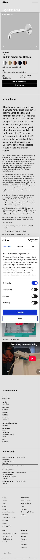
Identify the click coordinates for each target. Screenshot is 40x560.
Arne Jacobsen (26, 503)
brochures (5, 515)
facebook (24, 544)
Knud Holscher (26, 501)
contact (4, 506)
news (4, 509)
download (5, 409)
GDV (3, 430)
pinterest (24, 547)
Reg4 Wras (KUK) (8, 434)
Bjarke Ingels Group (27, 512)
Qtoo (3, 54)
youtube (23, 536)
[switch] (34, 289)
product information (8, 512)
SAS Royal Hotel (7, 536)
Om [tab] (32, 246)
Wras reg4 (5, 432)
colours (4, 523)
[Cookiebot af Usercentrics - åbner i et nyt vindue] (28, 240)
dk (11, 553)
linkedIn (23, 542)
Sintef (4, 436)
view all (23, 515)
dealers (4, 501)
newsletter (24, 533)
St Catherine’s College (9, 533)
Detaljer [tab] (20, 246)
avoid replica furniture (9, 517)
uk (8, 553)
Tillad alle (20, 312)
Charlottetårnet (7, 539)
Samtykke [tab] (7, 246)
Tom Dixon (24, 509)
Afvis (20, 318)
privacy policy (6, 526)
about (4, 503)
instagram (24, 539)
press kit (5, 520)
